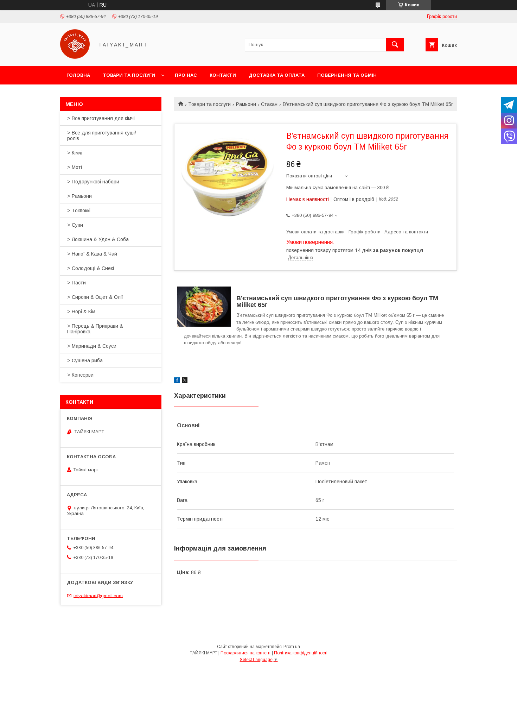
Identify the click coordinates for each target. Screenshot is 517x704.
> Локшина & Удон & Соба (98, 239)
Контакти (223, 75)
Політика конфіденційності (300, 652)
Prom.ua (291, 646)
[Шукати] (395, 44)
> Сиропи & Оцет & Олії (95, 297)
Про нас (186, 75)
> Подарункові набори (93, 181)
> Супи (75, 225)
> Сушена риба (85, 360)
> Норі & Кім (81, 311)
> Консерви (80, 375)
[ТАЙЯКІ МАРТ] (75, 57)
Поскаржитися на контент (246, 652)
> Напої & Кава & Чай (92, 254)
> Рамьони (79, 196)
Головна (78, 75)
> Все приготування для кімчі (101, 118)
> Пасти (76, 282)
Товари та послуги (129, 75)
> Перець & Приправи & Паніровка (95, 328)
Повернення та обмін (347, 75)
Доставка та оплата (277, 75)
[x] (184, 381)
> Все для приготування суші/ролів (101, 135)
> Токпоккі (78, 210)
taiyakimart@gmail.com (98, 595)
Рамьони (246, 104)
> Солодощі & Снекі (90, 268)
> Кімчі (74, 153)
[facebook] (177, 381)
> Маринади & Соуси (91, 346)
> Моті (74, 167)
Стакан (269, 104)
